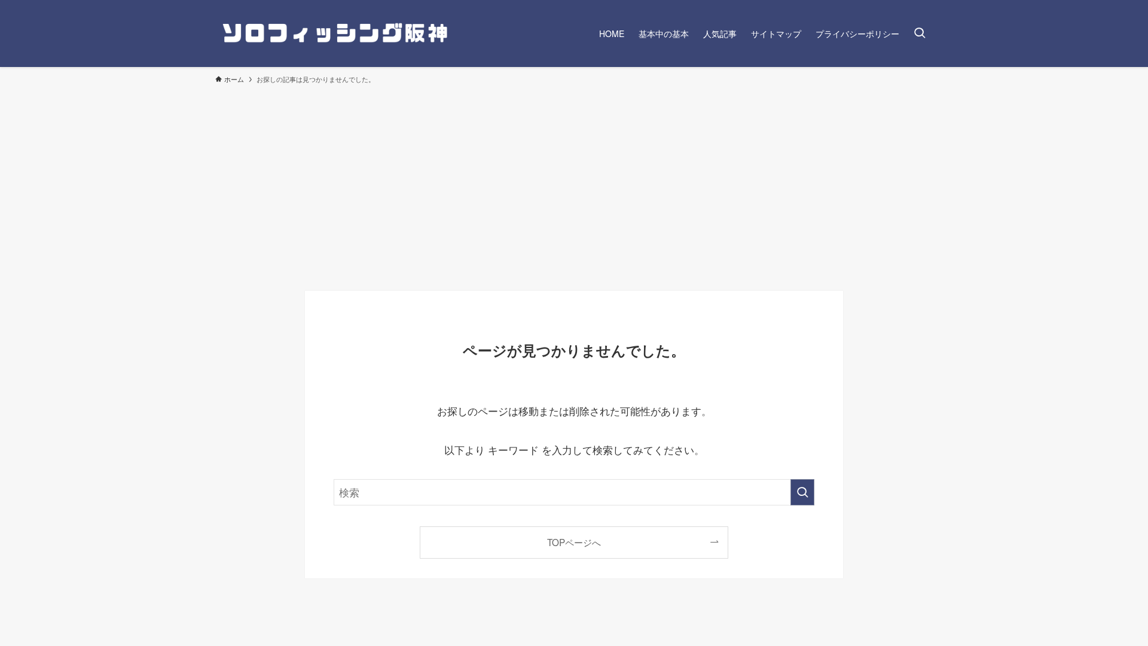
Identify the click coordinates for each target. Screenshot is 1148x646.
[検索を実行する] (802, 492)
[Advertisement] (574, 182)
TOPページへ (574, 542)
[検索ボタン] (919, 33)
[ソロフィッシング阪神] (334, 33)
